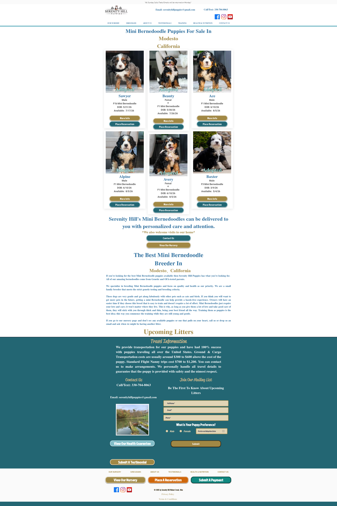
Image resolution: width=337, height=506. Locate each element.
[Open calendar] (223, 431)
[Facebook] (217, 16)
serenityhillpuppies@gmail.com (179, 9)
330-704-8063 (141, 384)
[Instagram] (223, 16)
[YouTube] (230, 16)
